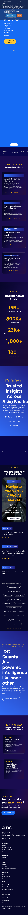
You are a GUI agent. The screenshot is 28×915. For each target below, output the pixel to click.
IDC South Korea (14, 421)
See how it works (9, 41)
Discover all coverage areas (14, 628)
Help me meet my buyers (12, 270)
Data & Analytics (6, 847)
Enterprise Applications (14, 599)
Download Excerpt (7, 538)
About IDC (5, 857)
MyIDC (4, 874)
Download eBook (7, 558)
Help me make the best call (12, 218)
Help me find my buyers (11, 192)
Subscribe (5, 897)
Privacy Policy (6, 894)
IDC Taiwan (14, 425)
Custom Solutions (7, 849)
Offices (4, 864)
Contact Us (5, 866)
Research (4, 845)
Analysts (4, 860)
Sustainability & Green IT (14, 624)
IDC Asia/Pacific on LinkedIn (9, 887)
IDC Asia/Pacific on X (7, 889)
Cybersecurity (8, 595)
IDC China (8, 417)
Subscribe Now (8, 813)
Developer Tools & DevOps (14, 607)
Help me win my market (11, 245)
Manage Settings (10, 15)
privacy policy (9, 6)
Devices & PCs (7, 603)
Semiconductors (19, 595)
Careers (4, 862)
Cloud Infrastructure (14, 591)
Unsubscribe (5, 900)
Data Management (20, 603)
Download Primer (14, 518)
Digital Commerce (14, 620)
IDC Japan (19, 417)
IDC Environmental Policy (9, 868)
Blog (3, 881)
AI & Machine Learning (14, 587)
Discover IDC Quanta (11, 699)
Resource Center (6, 879)
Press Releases (6, 876)
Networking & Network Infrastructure (14, 611)
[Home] (7, 828)
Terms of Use (5, 903)
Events (4, 852)
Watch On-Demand (11, 750)
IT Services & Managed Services (14, 616)
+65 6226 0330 (6, 838)
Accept (19, 15)
